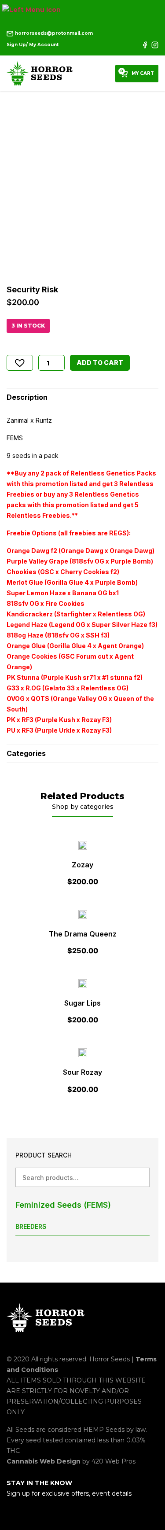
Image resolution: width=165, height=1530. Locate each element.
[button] (20, 363)
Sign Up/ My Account (33, 45)
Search (140, 1177)
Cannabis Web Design (44, 1461)
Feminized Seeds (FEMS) (63, 1204)
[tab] (82, 397)
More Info (82, 864)
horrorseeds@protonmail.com (53, 33)
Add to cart (100, 362)
